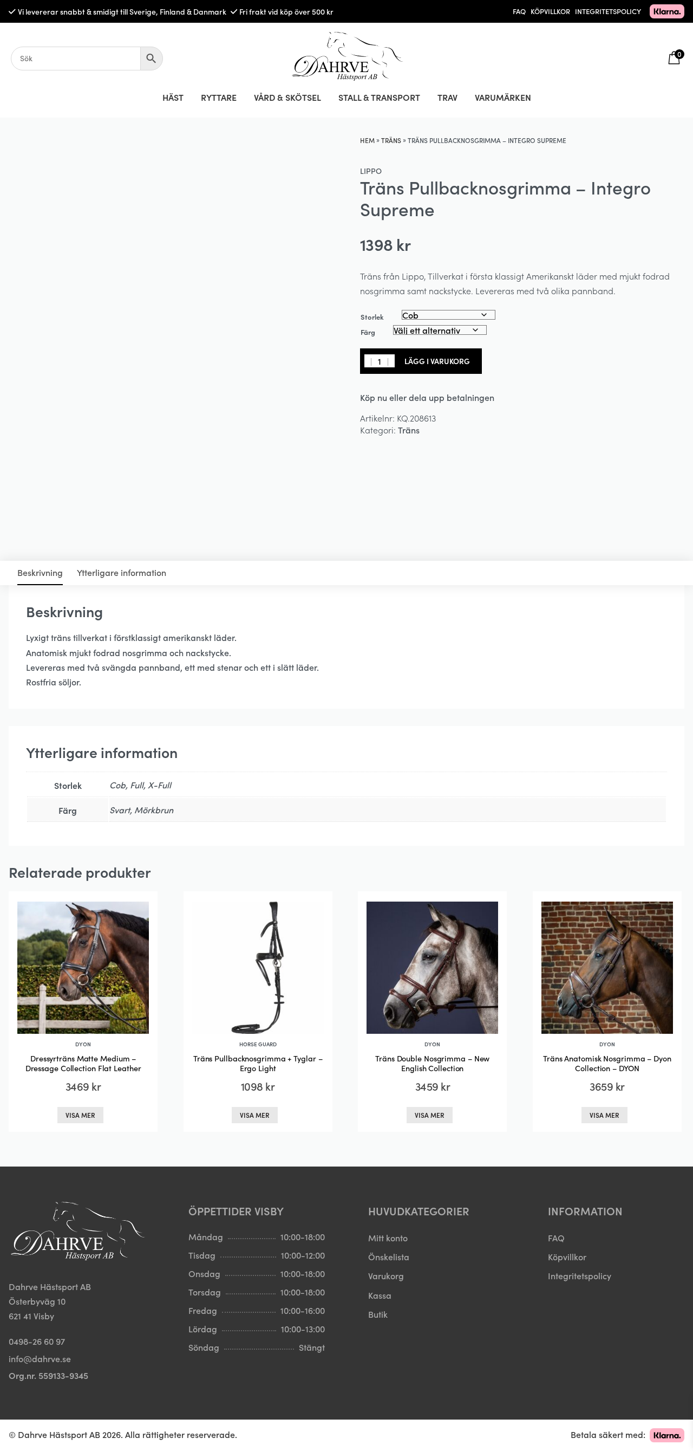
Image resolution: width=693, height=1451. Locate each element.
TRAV (447, 97)
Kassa (379, 1295)
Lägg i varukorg (437, 360)
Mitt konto (388, 1237)
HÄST (173, 97)
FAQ (519, 11)
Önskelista (388, 1256)
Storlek (372, 317)
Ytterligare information (121, 572)
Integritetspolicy (579, 1275)
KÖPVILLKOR (550, 11)
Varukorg (386, 1275)
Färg (368, 332)
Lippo (371, 170)
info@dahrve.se (40, 1358)
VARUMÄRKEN (503, 97)
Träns (391, 140)
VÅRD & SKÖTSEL (287, 97)
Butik (378, 1314)
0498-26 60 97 (37, 1341)
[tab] (40, 573)
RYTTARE (219, 97)
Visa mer (80, 1114)
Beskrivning (40, 572)
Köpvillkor (567, 1256)
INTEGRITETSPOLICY (608, 11)
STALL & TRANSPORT (379, 97)
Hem (367, 140)
